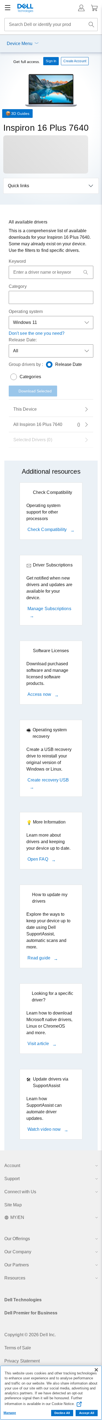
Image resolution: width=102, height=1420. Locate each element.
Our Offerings (17, 1238)
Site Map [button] (13, 1205)
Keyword (17, 261)
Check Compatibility (47, 529)
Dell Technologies (23, 1299)
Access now (39, 694)
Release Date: (23, 340)
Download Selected (35, 391)
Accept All (86, 1413)
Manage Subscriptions (49, 608)
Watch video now (44, 1129)
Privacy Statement (22, 1361)
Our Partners (16, 1265)
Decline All (62, 1413)
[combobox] (51, 24)
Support (12, 1178)
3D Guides (20, 113)
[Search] (85, 272)
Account (12, 1165)
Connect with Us (20, 1191)
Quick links (18, 185)
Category (18, 286)
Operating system (26, 311)
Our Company (17, 1251)
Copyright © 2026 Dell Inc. (30, 1334)
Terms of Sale (17, 1348)
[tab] (51, 409)
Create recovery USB (48, 780)
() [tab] (46, 424)
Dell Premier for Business (30, 1313)
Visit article (38, 1043)
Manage (10, 1413)
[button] (81, 8)
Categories (30, 376)
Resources (14, 1278)
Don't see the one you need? (36, 333)
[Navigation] (7, 8)
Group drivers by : (26, 364)
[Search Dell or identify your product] (91, 24)
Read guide (39, 958)
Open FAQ (38, 859)
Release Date (68, 364)
